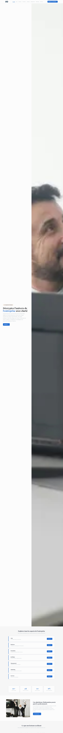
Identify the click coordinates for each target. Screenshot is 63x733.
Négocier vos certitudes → (52, 1)
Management (33, 1)
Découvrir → (6, 324)
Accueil (14, 1)
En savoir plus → (37, 713)
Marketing (37, 1)
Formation (24, 1)
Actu (16, 1)
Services (41, 1)
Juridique (28, 1)
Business (20, 1)
